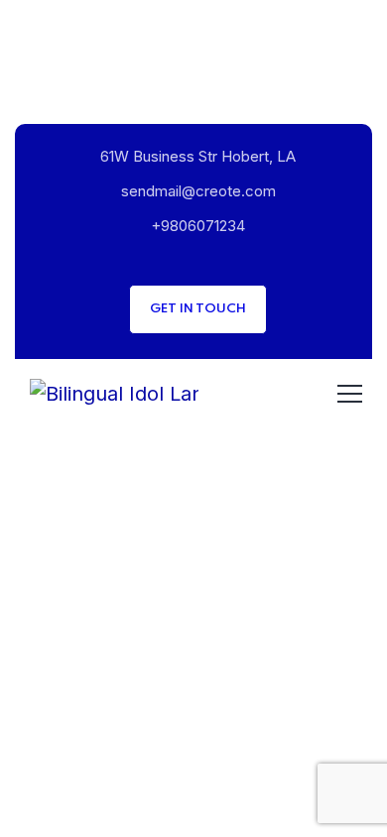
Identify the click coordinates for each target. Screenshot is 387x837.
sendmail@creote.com (198, 190)
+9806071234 (198, 225)
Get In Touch (198, 308)
